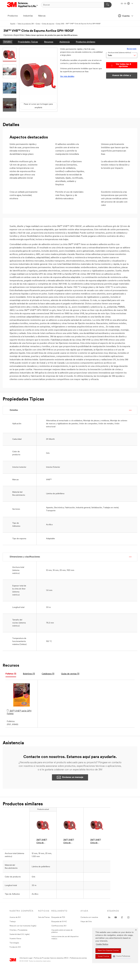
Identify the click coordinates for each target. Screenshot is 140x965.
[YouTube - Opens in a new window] (116, 917)
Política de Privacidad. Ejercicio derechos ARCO (51, 958)
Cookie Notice (102, 944)
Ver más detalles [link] (67, 76)
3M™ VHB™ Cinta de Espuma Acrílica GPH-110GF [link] (96, 841)
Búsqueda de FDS (58, 917)
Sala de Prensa (44, 917)
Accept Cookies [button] (103, 956)
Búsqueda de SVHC (59, 921)
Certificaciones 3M (58, 926)
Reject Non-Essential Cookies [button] (108, 950)
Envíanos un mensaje (72, 777)
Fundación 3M (15, 947)
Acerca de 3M (15, 917)
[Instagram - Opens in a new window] (128, 917)
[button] (122, 956)
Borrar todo (131, 49)
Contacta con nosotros (89, 917)
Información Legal (26, 958)
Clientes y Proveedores (18, 930)
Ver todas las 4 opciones (123, 65)
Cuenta (126, 16)
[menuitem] (7, 42)
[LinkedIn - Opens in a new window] (109, 917)
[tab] (10, 674)
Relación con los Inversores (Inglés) (23, 926)
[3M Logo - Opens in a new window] (22, 5)
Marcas (42, 16)
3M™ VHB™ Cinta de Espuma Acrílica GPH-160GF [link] (42, 841)
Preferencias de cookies (78, 958)
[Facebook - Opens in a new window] (122, 917)
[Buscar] (108, 5)
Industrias (28, 16)
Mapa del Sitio (86, 921)
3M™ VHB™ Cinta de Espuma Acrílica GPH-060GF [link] (69, 841)
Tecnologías (14, 943)
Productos (13, 16)
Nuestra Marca (15, 938)
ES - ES (124, 4)
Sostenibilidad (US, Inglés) (20, 934)
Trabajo (13, 921)
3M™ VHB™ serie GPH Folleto (19, 712)
